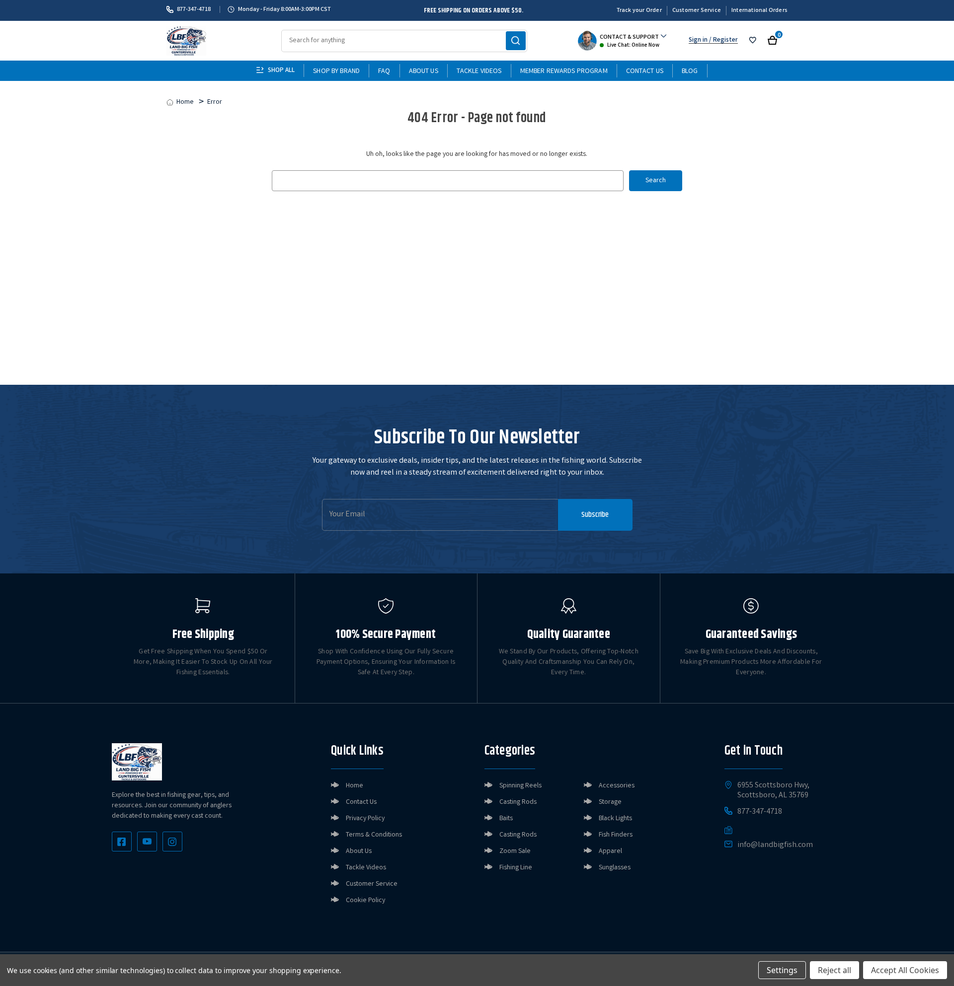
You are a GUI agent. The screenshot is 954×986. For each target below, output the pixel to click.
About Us (423, 71)
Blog (690, 71)
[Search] (516, 40)
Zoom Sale (515, 851)
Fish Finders (616, 835)
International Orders (759, 10)
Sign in (698, 40)
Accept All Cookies (905, 970)
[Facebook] (122, 841)
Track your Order (639, 10)
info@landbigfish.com (775, 845)
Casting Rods (518, 802)
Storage (610, 802)
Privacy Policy (365, 819)
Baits (506, 819)
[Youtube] (147, 841)
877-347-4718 (194, 9)
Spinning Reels (520, 786)
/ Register (723, 40)
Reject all (834, 970)
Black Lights (615, 819)
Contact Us (644, 71)
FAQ (384, 71)
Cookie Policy (365, 901)
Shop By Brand (336, 71)
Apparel (610, 851)
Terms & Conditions (374, 835)
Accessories (617, 786)
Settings (782, 970)
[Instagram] (172, 841)
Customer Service (696, 10)
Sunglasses (615, 868)
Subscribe (595, 514)
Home (354, 786)
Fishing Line (515, 868)
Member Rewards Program (564, 71)
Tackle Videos (479, 71)
